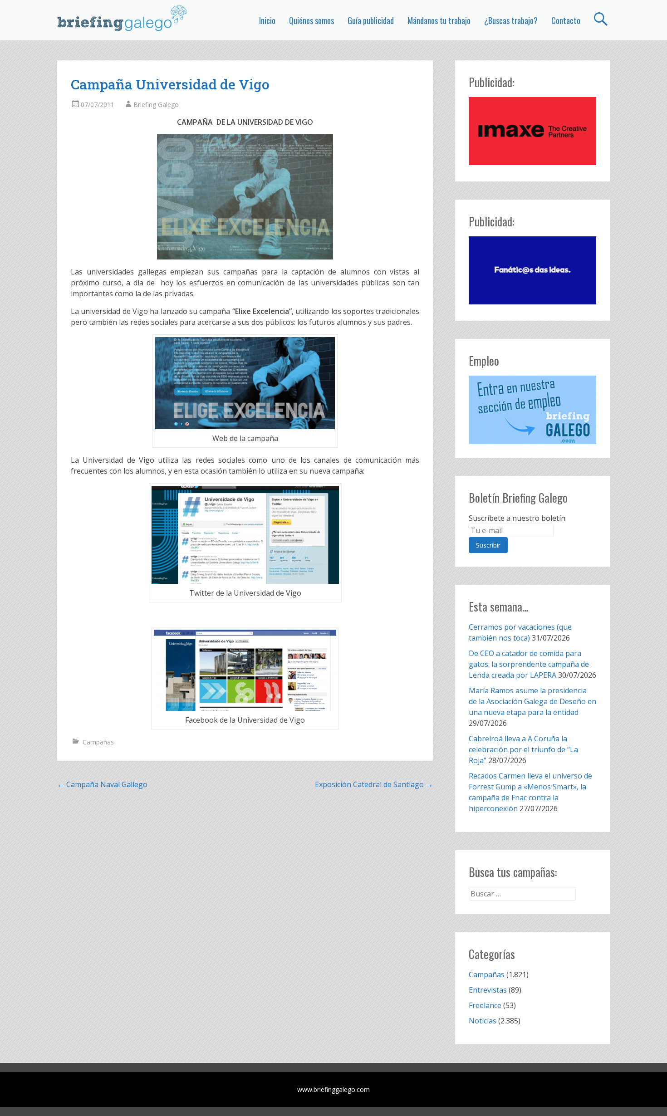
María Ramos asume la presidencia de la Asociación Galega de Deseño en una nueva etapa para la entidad (532, 701)
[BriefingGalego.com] (122, 18)
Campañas (98, 742)
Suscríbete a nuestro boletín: (518, 518)
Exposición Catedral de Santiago (374, 784)
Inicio (267, 20)
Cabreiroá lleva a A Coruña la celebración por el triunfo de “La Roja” (523, 749)
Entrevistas (488, 990)
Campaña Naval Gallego (102, 784)
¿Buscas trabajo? (511, 20)
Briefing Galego (156, 104)
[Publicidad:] (532, 162)
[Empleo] (532, 410)
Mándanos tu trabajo (439, 20)
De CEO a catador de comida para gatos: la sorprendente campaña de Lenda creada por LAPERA (529, 664)
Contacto (565, 20)
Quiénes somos (311, 20)
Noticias (482, 1021)
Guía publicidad (371, 20)
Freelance (485, 1005)
